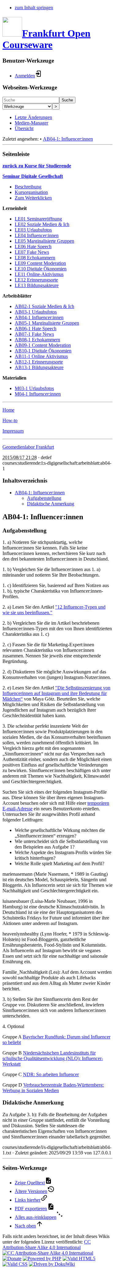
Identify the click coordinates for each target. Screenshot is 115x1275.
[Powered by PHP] (42, 1258)
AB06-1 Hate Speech (35, 328)
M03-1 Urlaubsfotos (34, 388)
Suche (67, 100)
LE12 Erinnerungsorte (36, 279)
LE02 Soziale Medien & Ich (42, 224)
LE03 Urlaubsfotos (33, 229)
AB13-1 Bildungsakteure (39, 367)
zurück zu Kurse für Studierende (36, 165)
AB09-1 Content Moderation (43, 345)
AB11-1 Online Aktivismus (41, 356)
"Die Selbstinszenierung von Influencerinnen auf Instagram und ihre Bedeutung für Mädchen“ (56, 693)
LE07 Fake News (32, 252)
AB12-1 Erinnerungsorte (39, 361)
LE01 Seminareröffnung (38, 218)
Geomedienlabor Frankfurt (28, 447)
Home (8, 410)
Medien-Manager (31, 122)
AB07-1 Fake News (34, 334)
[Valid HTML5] (79, 1258)
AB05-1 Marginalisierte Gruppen (47, 323)
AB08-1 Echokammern (37, 339)
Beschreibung (28, 186)
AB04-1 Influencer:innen (39, 317)
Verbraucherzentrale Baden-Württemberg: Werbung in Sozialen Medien (53, 1087)
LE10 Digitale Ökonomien (41, 268)
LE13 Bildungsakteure (37, 285)
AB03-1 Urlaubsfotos (36, 312)
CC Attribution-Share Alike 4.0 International (46, 1244)
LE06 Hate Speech (33, 246)
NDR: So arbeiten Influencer (51, 1074)
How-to (9, 420)
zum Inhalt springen (34, 7)
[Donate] (11, 1258)
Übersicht (24, 128)
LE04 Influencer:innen (37, 235)
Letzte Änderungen (33, 117)
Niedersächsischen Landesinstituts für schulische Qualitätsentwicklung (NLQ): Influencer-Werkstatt (52, 1058)
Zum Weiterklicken (33, 197)
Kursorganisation (31, 192)
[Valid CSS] (15, 1264)
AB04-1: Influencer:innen (68, 139)
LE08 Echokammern (35, 257)
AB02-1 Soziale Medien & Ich (44, 306)
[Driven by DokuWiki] (52, 1264)
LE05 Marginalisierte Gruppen (44, 241)
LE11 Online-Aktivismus (39, 274)
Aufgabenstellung (44, 498)
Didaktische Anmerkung (50, 503)
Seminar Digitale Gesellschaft (32, 176)
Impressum (13, 431)
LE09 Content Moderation (40, 263)
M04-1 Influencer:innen (38, 394)
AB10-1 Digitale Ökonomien (43, 350)
